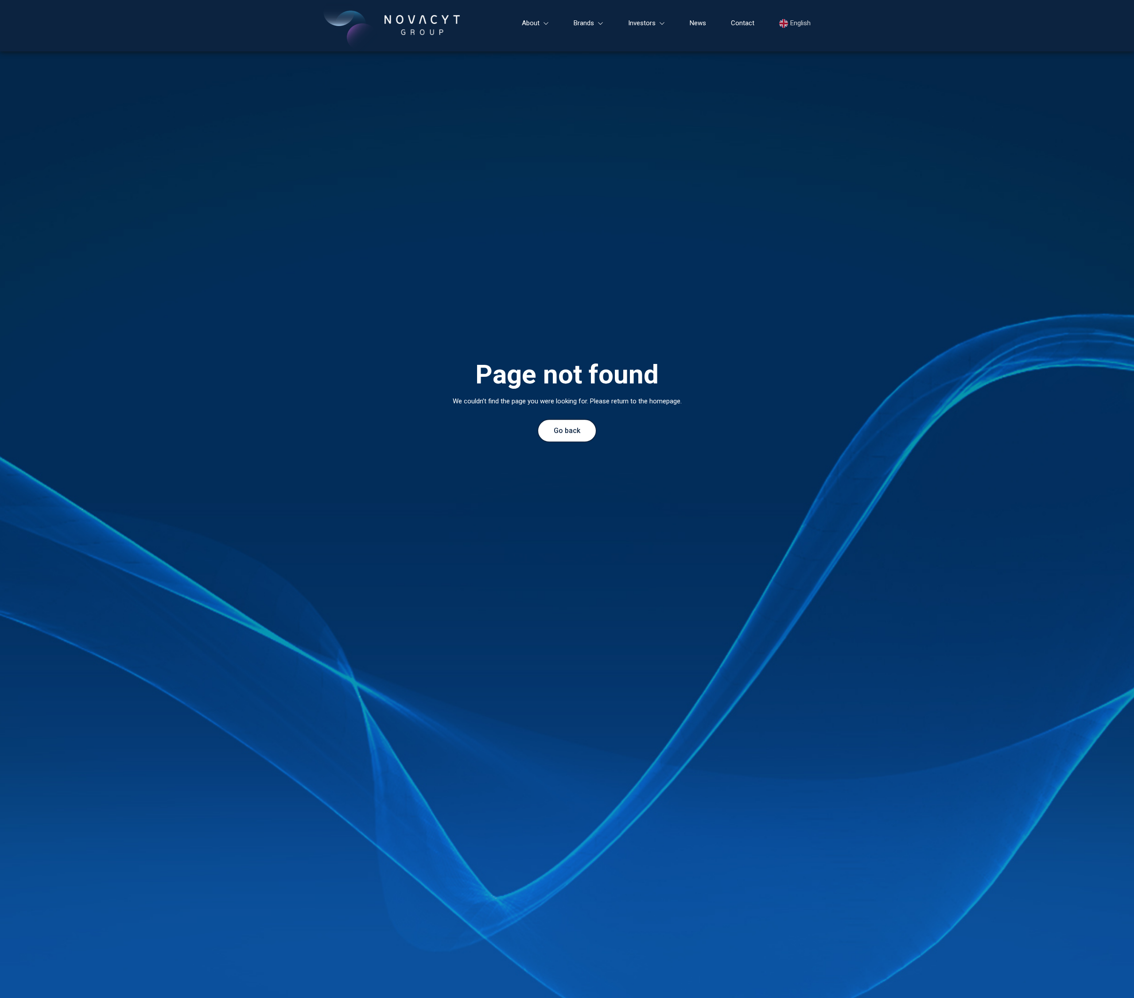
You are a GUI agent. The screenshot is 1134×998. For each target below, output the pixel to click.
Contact (742, 23)
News (698, 23)
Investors (642, 23)
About (531, 23)
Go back (567, 431)
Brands (584, 23)
